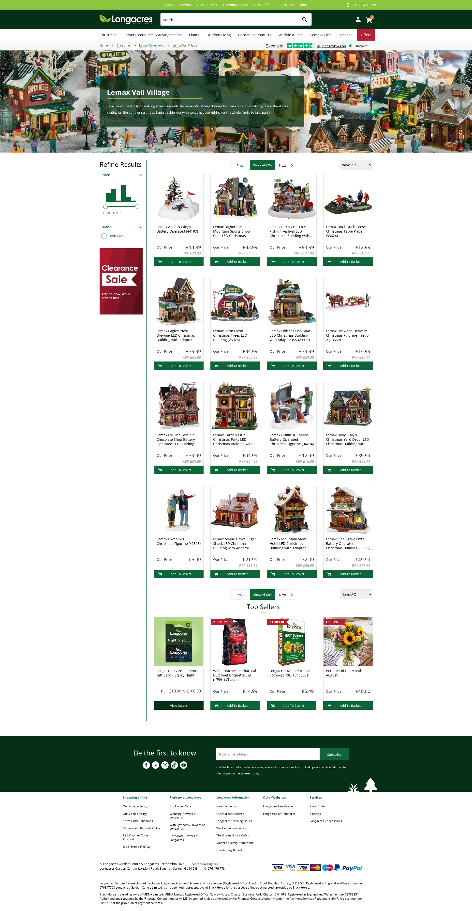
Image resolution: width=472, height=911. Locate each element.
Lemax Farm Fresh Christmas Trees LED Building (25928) (230, 335)
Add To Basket (181, 261)
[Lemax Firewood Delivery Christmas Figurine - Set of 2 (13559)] (348, 301)
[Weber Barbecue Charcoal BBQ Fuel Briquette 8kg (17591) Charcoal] (235, 641)
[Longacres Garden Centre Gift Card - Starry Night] (178, 641)
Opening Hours (235, 4)
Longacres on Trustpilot (279, 814)
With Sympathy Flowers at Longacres (187, 827)
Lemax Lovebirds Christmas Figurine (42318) (179, 541)
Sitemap (315, 814)
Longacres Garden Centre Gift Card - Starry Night (178, 672)
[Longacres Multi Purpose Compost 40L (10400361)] (291, 641)
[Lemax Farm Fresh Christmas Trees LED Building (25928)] (235, 301)
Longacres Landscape (278, 806)
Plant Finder (318, 806)
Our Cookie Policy (135, 814)
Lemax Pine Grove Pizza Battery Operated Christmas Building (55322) (348, 543)
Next (282, 165)
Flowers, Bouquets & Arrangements (153, 34)
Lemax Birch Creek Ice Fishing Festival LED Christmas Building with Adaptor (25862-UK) (289, 233)
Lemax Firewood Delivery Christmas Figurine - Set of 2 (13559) (348, 335)
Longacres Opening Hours (234, 821)
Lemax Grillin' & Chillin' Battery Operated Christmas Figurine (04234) (292, 439)
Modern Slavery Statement (234, 843)
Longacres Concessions (326, 821)
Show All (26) (262, 165)
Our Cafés (262, 4)
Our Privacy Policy (135, 806)
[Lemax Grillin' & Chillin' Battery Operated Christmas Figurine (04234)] (291, 405)
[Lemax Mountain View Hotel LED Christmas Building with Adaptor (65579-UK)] (291, 509)
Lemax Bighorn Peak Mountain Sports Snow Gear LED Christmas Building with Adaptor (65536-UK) (232, 235)
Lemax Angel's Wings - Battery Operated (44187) (177, 229)
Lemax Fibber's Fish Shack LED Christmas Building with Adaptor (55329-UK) (291, 335)
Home (104, 45)
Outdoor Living (218, 34)
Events (185, 4)
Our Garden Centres (230, 814)
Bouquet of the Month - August (345, 672)
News (169, 4)
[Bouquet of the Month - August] (348, 641)
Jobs (303, 4)
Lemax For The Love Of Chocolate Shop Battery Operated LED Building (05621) (176, 442)
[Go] (305, 20)
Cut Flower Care (181, 806)
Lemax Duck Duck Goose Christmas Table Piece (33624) (346, 231)
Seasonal (346, 34)
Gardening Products (254, 34)
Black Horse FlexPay (136, 847)
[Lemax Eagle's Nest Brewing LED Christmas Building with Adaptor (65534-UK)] (178, 301)
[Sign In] (357, 19)
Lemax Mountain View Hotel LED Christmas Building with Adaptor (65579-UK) (288, 546)
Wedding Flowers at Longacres (183, 816)
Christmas (108, 34)
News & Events (226, 806)
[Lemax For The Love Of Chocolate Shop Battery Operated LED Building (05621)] (178, 405)
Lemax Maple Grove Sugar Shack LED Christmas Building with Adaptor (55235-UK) (234, 546)
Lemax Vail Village (185, 45)
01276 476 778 (364, 4)
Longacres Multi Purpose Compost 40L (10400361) (289, 672)
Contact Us (285, 4)
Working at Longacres (231, 828)
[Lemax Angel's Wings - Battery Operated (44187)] (178, 197)
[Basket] (368, 18)
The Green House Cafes (232, 835)
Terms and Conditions (138, 821)
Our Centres (207, 4)
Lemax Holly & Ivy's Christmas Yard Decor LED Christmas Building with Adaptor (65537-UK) (347, 442)
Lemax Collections (151, 45)
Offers (366, 34)
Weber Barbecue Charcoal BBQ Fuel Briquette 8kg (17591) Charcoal (234, 675)
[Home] (126, 19)
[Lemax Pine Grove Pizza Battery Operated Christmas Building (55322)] (348, 509)
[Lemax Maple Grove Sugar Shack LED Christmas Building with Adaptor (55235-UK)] (235, 509)
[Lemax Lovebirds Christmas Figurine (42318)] (178, 509)
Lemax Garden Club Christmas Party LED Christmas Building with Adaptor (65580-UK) (233, 442)
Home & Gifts (320, 34)
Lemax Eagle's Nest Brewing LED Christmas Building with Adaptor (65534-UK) (176, 337)
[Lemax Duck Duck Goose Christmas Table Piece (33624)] (348, 197)
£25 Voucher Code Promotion (135, 837)
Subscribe (334, 754)
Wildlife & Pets (290, 34)
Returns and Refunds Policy (141, 828)
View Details (179, 705)
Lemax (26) (116, 236)
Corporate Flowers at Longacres (184, 838)
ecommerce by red (205, 864)
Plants (194, 34)
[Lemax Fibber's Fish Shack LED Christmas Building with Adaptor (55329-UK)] (291, 301)
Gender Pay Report (229, 850)
